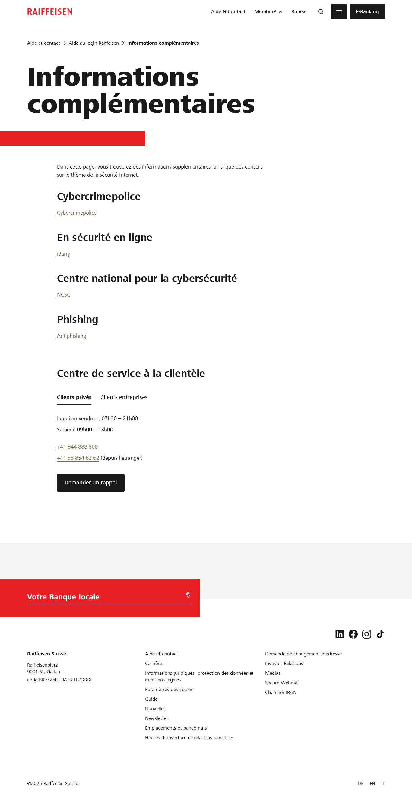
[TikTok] (380, 634)
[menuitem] (228, 11)
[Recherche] (320, 11)
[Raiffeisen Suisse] (50, 11)
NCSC (63, 295)
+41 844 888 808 (77, 446)
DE (360, 783)
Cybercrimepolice (77, 213)
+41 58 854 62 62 (78, 458)
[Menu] (339, 11)
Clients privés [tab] (74, 397)
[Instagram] (366, 634)
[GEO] (188, 595)
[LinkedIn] (339, 634)
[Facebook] (353, 634)
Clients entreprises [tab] (123, 397)
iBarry (63, 254)
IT (383, 783)
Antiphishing (71, 336)
